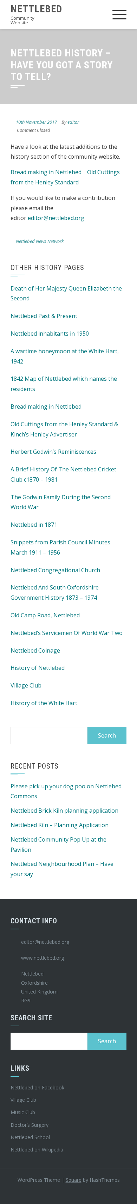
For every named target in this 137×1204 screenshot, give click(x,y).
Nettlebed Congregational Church (55, 570)
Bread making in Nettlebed (46, 172)
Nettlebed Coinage (35, 650)
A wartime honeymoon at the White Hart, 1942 (65, 356)
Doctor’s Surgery (29, 1125)
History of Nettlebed (38, 668)
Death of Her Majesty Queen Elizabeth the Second (66, 293)
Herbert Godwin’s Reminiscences (53, 452)
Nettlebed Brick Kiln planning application (64, 810)
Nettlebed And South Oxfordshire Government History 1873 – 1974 (55, 592)
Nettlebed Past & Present (44, 316)
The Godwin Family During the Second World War (61, 502)
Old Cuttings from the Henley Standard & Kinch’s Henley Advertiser (64, 429)
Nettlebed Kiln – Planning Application (60, 825)
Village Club (26, 685)
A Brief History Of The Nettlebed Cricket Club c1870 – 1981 (63, 474)
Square (73, 1180)
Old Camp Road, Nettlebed (45, 615)
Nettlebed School (30, 1137)
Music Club (23, 1112)
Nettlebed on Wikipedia (37, 1149)
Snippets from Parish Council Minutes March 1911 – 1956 (60, 547)
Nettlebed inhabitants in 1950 (50, 333)
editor (73, 122)
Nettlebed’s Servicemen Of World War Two (67, 633)
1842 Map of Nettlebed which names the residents (64, 384)
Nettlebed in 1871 (34, 524)
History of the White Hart (44, 703)
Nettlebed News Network (40, 241)
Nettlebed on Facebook (37, 1087)
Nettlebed (36, 9)
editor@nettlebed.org (56, 218)
